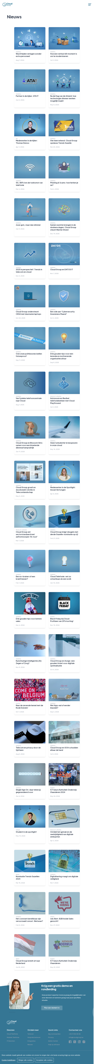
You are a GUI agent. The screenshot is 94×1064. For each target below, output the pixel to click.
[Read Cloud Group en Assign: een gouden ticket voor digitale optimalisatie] (64, 653)
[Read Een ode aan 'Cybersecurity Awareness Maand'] (64, 303)
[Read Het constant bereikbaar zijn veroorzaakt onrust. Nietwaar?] (29, 910)
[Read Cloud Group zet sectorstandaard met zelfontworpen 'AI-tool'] (29, 524)
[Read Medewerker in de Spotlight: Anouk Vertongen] (64, 480)
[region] (47, 1057)
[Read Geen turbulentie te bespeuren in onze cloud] (64, 435)
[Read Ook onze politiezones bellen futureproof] (29, 346)
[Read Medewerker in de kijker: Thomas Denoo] (29, 132)
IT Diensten (11, 1041)
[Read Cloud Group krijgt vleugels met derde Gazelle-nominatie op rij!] (64, 524)
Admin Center (53, 1041)
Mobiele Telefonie (13, 1037)
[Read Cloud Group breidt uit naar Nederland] (29, 952)
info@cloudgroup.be (76, 1037)
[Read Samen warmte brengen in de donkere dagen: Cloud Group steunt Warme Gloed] (64, 217)
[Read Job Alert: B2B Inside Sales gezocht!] (64, 910)
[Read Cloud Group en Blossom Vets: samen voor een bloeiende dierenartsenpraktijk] (29, 435)
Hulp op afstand (54, 1044)
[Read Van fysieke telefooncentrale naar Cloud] (29, 391)
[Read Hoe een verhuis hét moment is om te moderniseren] (64, 45)
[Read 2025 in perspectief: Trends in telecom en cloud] (29, 261)
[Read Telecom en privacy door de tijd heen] (29, 739)
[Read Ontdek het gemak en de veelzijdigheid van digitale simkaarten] (64, 824)
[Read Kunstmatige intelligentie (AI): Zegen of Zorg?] (29, 653)
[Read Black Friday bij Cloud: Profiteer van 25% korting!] (64, 610)
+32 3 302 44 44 (74, 1034)
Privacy (51, 1037)
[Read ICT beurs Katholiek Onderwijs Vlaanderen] (64, 952)
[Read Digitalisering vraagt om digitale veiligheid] (64, 868)
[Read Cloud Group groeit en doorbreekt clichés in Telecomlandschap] (29, 480)
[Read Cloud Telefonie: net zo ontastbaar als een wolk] (64, 568)
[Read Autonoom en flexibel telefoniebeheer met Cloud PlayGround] (64, 391)
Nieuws (30, 1044)
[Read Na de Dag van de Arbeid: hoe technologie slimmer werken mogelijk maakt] (64, 88)
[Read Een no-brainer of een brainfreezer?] (29, 568)
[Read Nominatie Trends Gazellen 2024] (29, 868)
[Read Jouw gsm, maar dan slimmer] (29, 217)
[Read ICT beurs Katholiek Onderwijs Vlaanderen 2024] (64, 781)
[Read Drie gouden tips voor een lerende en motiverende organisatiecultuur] (64, 346)
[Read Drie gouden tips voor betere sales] (29, 610)
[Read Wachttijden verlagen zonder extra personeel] (29, 45)
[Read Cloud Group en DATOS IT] (64, 261)
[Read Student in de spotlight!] (29, 824)
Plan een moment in (52, 1008)
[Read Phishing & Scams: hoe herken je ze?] (64, 174)
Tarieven (31, 1034)
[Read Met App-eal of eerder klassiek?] (64, 697)
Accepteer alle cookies (44, 1060)
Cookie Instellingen (8, 1060)
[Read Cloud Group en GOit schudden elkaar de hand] (64, 739)
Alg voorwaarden (54, 1034)
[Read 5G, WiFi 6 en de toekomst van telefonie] (29, 174)
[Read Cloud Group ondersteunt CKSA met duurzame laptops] (29, 303)
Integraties (32, 1041)
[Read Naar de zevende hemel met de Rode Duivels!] (29, 697)
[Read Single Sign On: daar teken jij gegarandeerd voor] (29, 781)
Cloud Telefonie (12, 1034)
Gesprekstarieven (34, 1037)
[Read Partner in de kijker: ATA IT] (29, 88)
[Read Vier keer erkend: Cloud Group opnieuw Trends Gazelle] (64, 132)
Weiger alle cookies (25, 1060)
